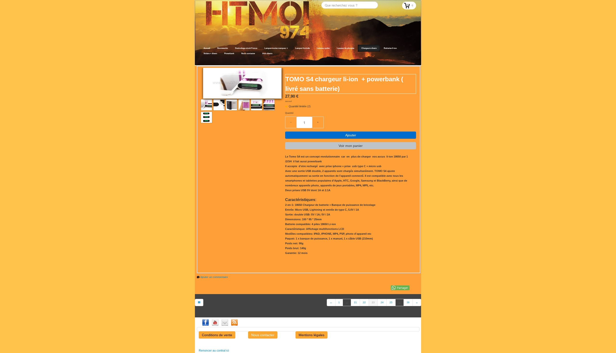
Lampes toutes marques (276, 48)
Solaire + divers (210, 53)
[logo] (201, 59)
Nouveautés (222, 48)
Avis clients (267, 53)
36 (408, 302)
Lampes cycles (323, 48)
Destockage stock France (246, 48)
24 (382, 302)
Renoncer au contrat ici (214, 350)
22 (364, 302)
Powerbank (229, 53)
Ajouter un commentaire (214, 277)
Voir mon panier (351, 146)
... (347, 302)
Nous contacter (248, 53)
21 (355, 302)
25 (391, 302)
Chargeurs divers (369, 48)
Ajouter (350, 135)
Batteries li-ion (390, 48)
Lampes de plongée (345, 48)
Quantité (289, 113)
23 (373, 302)
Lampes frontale (302, 48)
